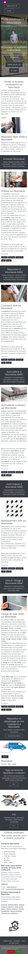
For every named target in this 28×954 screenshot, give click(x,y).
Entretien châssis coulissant (10, 872)
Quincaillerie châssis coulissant (11, 877)
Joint (3, 260)
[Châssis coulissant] (5, 2)
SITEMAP (16, 941)
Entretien (4, 257)
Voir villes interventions (14, 736)
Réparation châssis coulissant (11, 874)
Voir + (14, 784)
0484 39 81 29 (12, 6)
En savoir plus (11, 951)
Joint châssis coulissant (9, 879)
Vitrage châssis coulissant (10, 881)
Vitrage (8, 260)
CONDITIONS (7, 941)
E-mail (9, 11)
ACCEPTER (18, 951)
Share (23, 941)
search (5, 756)
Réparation (11, 257)
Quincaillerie (19, 257)
